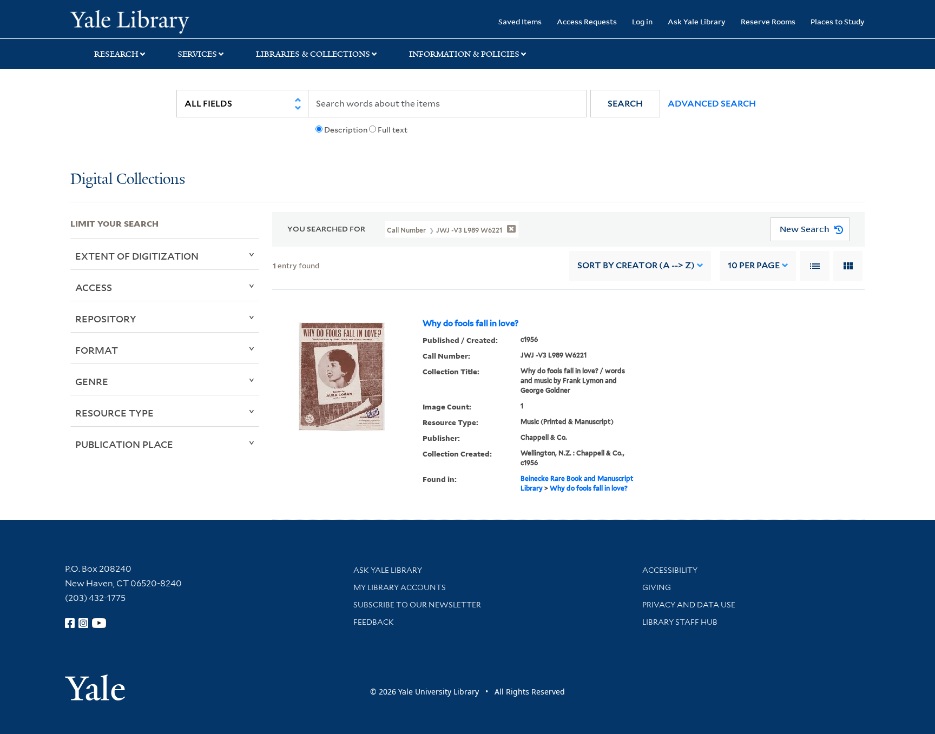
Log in (642, 21)
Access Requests (587, 21)
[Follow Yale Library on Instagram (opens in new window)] (83, 623)
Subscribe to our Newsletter (417, 604)
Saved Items (520, 21)
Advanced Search (712, 103)
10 (754, 265)
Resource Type (114, 412)
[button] (625, 103)
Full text (392, 129)
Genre (91, 381)
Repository (105, 318)
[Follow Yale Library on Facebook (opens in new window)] (70, 623)
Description (345, 129)
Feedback (373, 622)
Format (96, 349)
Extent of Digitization (137, 255)
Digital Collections (127, 179)
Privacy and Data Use (688, 604)
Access (93, 287)
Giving (656, 587)
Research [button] (116, 54)
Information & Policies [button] (464, 54)
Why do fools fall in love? (470, 323)
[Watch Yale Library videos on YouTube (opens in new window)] (99, 623)
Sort (636, 265)
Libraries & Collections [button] (313, 54)
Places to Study (838, 21)
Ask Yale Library (697, 21)
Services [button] (197, 54)
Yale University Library (129, 20)
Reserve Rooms (768, 21)
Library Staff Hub (679, 622)
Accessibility (669, 570)
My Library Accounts (399, 587)
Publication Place (124, 444)
